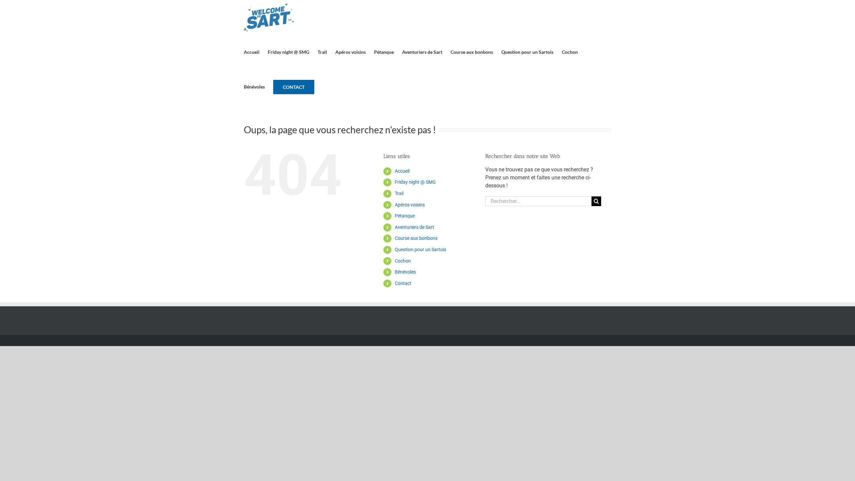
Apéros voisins (410, 204)
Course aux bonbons (416, 238)
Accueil (402, 171)
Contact (403, 283)
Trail (399, 193)
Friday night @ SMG (415, 182)
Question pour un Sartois (420, 249)
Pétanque (405, 215)
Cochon (403, 261)
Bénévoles (405, 272)
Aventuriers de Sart (414, 227)
